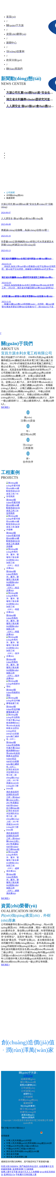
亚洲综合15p (9, 1174)
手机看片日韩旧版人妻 (26, 1174)
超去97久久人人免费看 (28, 1172)
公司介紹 (28, 1076)
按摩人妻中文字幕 (9, 1172)
